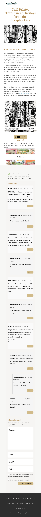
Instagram (30, 503)
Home (8, 498)
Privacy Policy (20, 508)
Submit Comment (25, 483)
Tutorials (16, 498)
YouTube (20, 503)
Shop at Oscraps (29, 498)
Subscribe (10, 503)
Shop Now (20, 137)
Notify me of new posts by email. (19, 480)
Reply (30, 205)
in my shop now (24, 93)
